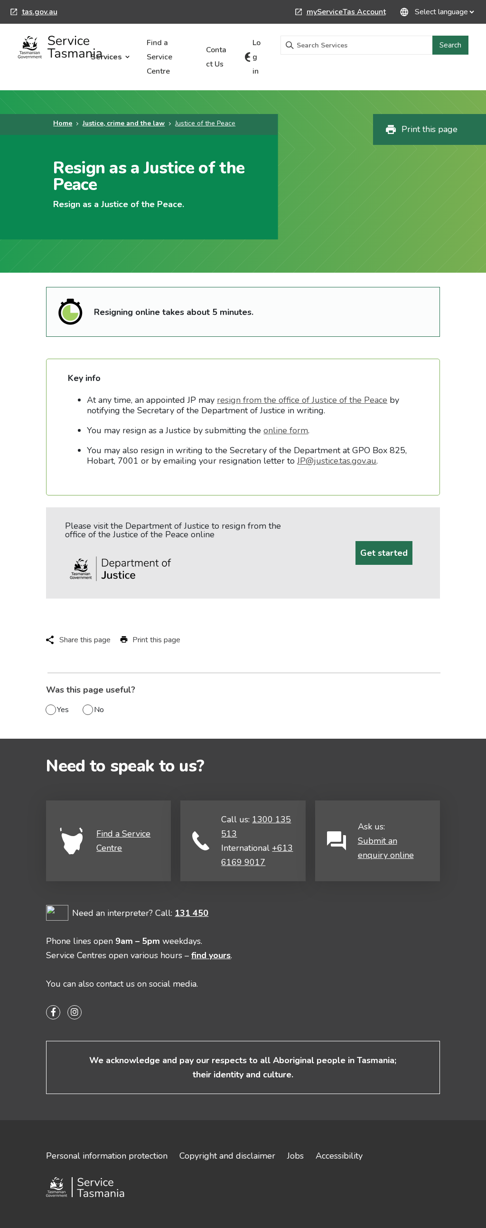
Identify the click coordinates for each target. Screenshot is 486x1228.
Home (62, 123)
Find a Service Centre (159, 57)
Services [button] (106, 57)
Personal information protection (107, 1155)
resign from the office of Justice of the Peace (302, 400)
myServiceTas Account (340, 13)
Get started (384, 553)
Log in (256, 57)
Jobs (295, 1155)
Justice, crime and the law (124, 123)
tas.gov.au (33, 13)
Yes (63, 709)
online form (285, 430)
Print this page (430, 129)
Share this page (85, 640)
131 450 (191, 913)
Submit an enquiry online (386, 848)
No (99, 709)
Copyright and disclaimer (227, 1155)
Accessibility (339, 1155)
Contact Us (216, 57)
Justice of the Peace (205, 123)
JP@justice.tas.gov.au (336, 460)
